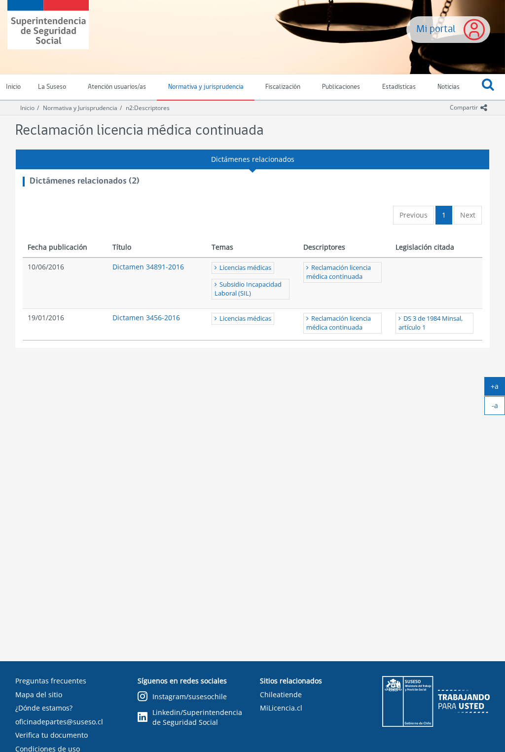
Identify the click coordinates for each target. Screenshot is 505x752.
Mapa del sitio (38, 694)
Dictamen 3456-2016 (146, 317)
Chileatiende (281, 694)
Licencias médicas (245, 267)
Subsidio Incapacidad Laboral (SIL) (248, 289)
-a (498, 407)
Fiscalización (282, 87)
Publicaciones (341, 87)
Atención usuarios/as (117, 87)
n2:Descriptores (148, 108)
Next (467, 215)
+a (498, 388)
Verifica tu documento (51, 735)
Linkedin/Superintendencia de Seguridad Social (197, 717)
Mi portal (436, 29)
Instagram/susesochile (189, 696)
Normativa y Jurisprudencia (80, 108)
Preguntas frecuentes (50, 680)
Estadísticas (399, 87)
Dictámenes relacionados (252, 159)
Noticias (448, 87)
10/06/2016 (46, 266)
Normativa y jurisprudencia (206, 87)
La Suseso (52, 87)
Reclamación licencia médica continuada (338, 272)
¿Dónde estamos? (43, 708)
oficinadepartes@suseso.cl (59, 721)
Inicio (27, 108)
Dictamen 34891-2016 (148, 266)
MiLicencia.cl (281, 708)
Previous (413, 215)
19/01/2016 (46, 317)
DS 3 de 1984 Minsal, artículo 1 (430, 323)
